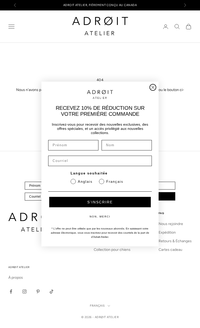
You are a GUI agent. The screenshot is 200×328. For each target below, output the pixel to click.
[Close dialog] (153, 87)
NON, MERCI (100, 216)
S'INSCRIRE (100, 202)
